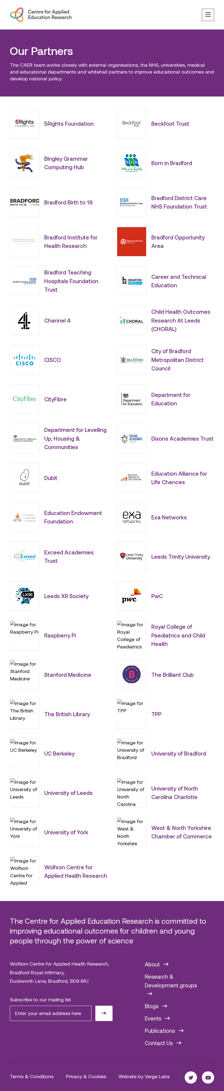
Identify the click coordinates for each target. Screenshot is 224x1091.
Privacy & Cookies (86, 1076)
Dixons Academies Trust (182, 438)
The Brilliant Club (172, 674)
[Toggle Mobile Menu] (208, 15)
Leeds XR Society (66, 596)
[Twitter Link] (191, 1077)
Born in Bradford (171, 163)
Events (154, 1018)
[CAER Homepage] (41, 14)
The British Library (67, 714)
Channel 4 (57, 320)
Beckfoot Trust (170, 123)
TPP (156, 714)
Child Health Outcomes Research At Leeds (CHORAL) (180, 320)
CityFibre (55, 399)
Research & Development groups (171, 980)
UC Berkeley (59, 753)
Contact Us (159, 1043)
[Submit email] (104, 1013)
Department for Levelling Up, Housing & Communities (75, 438)
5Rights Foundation (69, 123)
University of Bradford (178, 753)
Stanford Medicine (67, 674)
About (153, 964)
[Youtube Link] (208, 1077)
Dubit (50, 478)
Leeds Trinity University (180, 556)
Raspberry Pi (60, 635)
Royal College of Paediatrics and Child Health (178, 635)
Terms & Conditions (32, 1076)
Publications (160, 1030)
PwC (157, 596)
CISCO (52, 359)
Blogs (152, 1006)
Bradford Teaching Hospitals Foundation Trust (71, 281)
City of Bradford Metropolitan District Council (177, 360)
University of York (66, 832)
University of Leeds (68, 792)
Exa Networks (169, 517)
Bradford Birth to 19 (68, 202)
